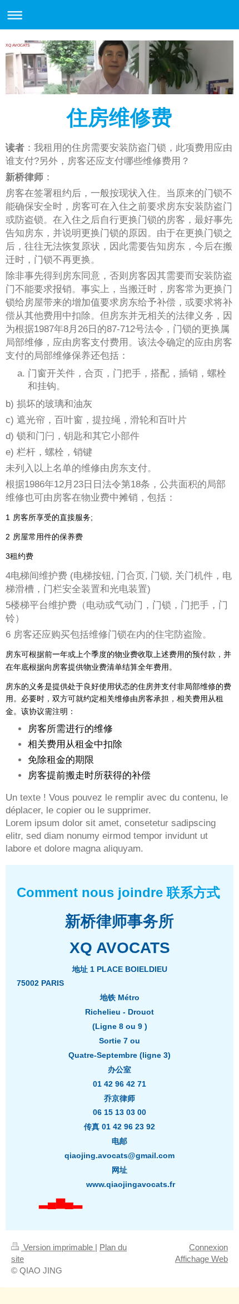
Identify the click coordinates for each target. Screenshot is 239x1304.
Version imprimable (58, 1247)
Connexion (208, 1247)
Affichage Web (201, 1259)
